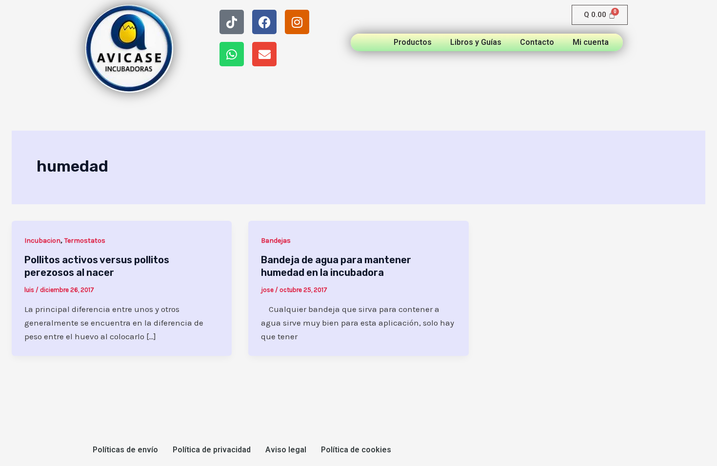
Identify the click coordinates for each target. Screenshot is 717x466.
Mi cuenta (591, 42)
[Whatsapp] (231, 54)
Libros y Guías (475, 42)
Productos (413, 42)
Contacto (537, 42)
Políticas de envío (125, 449)
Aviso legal (285, 449)
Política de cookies (356, 449)
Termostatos (84, 240)
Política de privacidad (212, 449)
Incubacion (42, 240)
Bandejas (276, 240)
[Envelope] (264, 54)
